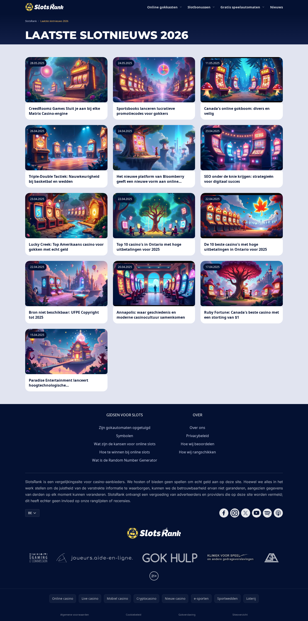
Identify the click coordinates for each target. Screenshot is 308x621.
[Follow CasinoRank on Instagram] (234, 513)
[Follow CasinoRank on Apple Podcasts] (278, 513)
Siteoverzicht (240, 614)
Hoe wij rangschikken (197, 452)
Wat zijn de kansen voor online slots (125, 443)
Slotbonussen (199, 7)
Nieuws (276, 7)
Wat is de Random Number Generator (124, 460)
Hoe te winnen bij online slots (124, 452)
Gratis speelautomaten (240, 7)
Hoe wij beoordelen (197, 443)
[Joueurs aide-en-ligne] (94, 557)
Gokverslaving (187, 614)
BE (30, 513)
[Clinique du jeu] (231, 557)
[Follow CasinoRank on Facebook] (223, 513)
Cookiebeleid (133, 614)
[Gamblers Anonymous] (271, 557)
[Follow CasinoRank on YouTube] (256, 513)
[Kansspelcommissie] (38, 557)
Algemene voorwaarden (74, 614)
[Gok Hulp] (170, 557)
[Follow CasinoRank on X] (245, 513)
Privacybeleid (197, 435)
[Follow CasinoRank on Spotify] (267, 513)
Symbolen (124, 435)
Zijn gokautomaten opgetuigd (124, 427)
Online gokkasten (162, 7)
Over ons (197, 427)
